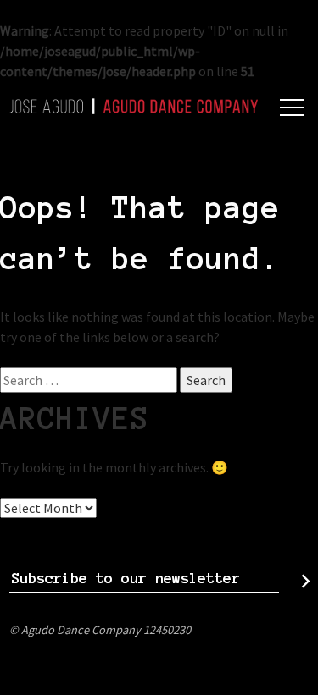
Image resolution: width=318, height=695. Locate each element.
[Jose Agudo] (133, 106)
